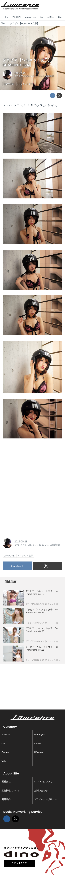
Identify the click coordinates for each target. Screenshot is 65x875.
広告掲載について (11, 790)
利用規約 (6, 799)
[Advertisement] (29, 465)
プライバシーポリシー (45, 799)
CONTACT (19, 863)
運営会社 (6, 781)
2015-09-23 (19, 73)
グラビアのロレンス (24, 76)
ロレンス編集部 (46, 76)
